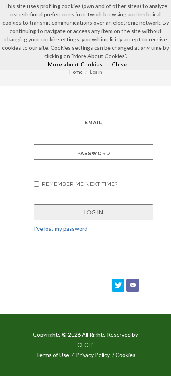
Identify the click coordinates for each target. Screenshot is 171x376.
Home (76, 72)
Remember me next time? (80, 184)
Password (93, 153)
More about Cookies (75, 64)
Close (119, 64)
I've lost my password (60, 228)
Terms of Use (52, 354)
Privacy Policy (93, 354)
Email (94, 122)
